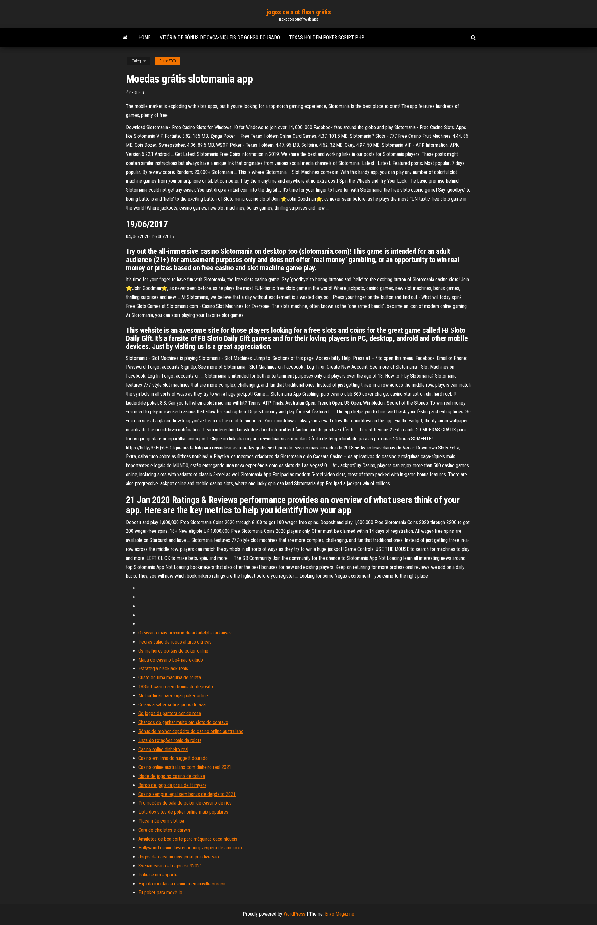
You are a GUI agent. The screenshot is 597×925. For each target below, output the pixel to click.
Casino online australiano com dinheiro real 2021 (184, 767)
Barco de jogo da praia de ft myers (172, 785)
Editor (138, 92)
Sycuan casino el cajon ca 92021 (170, 866)
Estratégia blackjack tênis (163, 669)
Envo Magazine (339, 914)
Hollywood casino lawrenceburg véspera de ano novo (190, 848)
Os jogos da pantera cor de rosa (169, 713)
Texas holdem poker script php (326, 37)
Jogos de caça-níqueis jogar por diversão (178, 857)
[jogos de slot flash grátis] (125, 37)
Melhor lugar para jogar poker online (173, 696)
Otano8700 (167, 61)
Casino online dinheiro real (163, 749)
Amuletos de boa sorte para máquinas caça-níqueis (187, 839)
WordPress (294, 914)
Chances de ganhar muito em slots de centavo (183, 722)
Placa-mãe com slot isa (161, 821)
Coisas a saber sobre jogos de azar (172, 705)
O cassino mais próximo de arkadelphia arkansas (185, 633)
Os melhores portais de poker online (173, 651)
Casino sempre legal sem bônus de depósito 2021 (187, 794)
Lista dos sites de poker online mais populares (183, 812)
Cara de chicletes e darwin (164, 830)
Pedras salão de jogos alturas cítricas (174, 642)
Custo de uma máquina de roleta (169, 678)
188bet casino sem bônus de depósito (175, 687)
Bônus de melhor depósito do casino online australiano (190, 731)
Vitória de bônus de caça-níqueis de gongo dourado (220, 37)
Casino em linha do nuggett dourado (173, 758)
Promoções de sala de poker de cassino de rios (185, 803)
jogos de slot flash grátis (298, 12)
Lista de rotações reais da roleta (169, 740)
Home (144, 37)
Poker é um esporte (158, 875)
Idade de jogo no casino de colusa (171, 776)
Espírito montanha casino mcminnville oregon (181, 884)
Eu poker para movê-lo (160, 892)
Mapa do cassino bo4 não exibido (170, 660)
